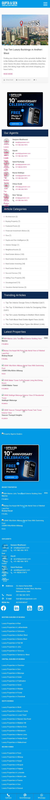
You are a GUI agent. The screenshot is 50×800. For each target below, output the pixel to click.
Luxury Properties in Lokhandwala (14, 627)
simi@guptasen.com (22, 198)
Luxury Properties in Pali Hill (12, 643)
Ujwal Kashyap (18, 162)
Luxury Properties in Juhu (11, 647)
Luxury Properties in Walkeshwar (14, 742)
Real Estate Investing (14, 264)
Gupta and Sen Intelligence (16, 240)
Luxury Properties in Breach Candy (15, 711)
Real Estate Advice (13, 254)
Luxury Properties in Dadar (12, 677)
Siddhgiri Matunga (9, 400)
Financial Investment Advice (16, 231)
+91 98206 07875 (21, 167)
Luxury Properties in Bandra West (14, 639)
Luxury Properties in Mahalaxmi (13, 731)
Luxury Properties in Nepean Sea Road (16, 719)
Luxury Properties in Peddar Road (14, 738)
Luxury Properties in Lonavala (13, 773)
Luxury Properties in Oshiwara (13, 631)
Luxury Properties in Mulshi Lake (14, 776)
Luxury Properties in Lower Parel (14, 715)
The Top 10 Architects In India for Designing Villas (26, 307)
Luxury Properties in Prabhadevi (14, 681)
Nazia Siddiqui (18, 173)
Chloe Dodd (17, 184)
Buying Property (12, 221)
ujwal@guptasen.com (22, 164)
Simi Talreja (17, 195)
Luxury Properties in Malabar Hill (14, 723)
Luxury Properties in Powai (12, 693)
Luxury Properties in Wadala (12, 689)
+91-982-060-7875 (21, 145)
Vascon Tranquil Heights (12, 415)
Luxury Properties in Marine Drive (14, 727)
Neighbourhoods (12, 250)
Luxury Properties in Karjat (12, 761)
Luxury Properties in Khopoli (12, 765)
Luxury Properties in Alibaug (12, 757)
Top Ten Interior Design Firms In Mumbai (22, 303)
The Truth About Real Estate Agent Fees (22, 319)
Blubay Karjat (7, 356)
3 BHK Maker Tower (10, 385)
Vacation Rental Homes (15, 287)
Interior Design (11, 245)
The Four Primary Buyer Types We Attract (22, 324)
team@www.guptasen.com (26, 599)
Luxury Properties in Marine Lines (14, 735)
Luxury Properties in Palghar (12, 769)
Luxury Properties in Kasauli (12, 788)
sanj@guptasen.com (22, 142)
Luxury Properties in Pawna (12, 780)
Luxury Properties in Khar (11, 623)
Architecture (10, 217)
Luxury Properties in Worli (11, 707)
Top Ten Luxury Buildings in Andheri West (22, 315)
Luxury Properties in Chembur (13, 665)
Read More (8, 74)
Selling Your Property (14, 278)
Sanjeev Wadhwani (20, 139)
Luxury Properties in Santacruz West (16, 655)
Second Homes (11, 273)
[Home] (10, 4)
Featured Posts (11, 226)
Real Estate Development (15, 259)
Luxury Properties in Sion (11, 669)
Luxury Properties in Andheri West (15, 635)
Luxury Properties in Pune (11, 753)
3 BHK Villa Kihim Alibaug (12, 371)
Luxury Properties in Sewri (12, 685)
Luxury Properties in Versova (13, 651)
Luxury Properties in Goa (11, 784)
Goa (7, 235)
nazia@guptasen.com (22, 175)
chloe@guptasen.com (22, 187)
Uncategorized (11, 283)
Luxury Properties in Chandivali (13, 697)
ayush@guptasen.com (22, 153)
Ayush (14, 151)
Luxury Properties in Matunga (13, 673)
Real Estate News (12, 268)
